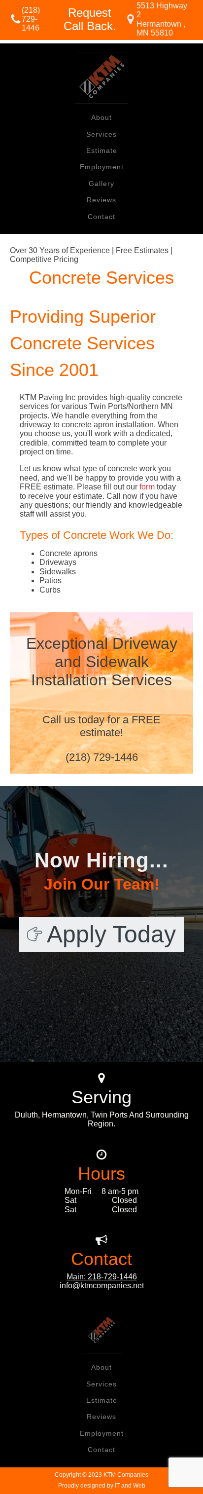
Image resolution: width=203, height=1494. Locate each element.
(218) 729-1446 (31, 19)
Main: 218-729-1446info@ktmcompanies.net (102, 1281)
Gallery (101, 183)
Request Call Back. (90, 19)
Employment (102, 167)
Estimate (101, 150)
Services (101, 134)
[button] (101, 934)
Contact (101, 217)
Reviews (101, 200)
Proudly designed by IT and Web (101, 1485)
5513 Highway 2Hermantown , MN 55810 (161, 19)
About (101, 117)
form (147, 487)
